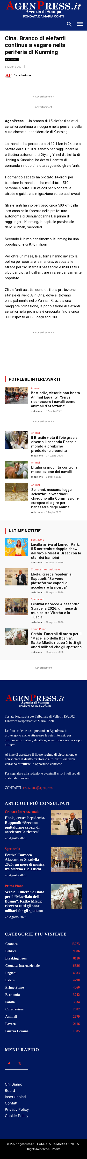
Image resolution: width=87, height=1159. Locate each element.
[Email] (58, 87)
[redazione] (9, 75)
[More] (68, 355)
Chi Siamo (13, 1084)
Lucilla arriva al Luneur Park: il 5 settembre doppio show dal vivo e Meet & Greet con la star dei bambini (56, 551)
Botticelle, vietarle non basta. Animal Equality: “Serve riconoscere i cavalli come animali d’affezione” (56, 399)
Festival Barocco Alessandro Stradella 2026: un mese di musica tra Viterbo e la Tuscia (55, 610)
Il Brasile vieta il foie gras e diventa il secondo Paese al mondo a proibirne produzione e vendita (54, 444)
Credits (55, 1149)
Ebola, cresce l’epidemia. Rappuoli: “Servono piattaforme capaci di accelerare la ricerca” (51, 581)
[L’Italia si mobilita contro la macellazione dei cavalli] (16, 470)
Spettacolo (37, 539)
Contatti (11, 1103)
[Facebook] (25, 87)
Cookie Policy (16, 1115)
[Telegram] (69, 87)
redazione (24, 75)
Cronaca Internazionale (45, 569)
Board (10, 1090)
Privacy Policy (17, 1109)
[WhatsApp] (47, 87)
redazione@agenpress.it (39, 788)
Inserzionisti (15, 1097)
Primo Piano (38, 629)
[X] (36, 87)
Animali (11, 59)
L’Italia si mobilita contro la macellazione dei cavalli (54, 469)
